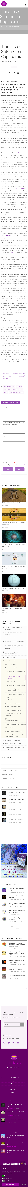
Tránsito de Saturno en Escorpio (16, 694)
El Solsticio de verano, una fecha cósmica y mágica (15, 968)
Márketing (8, 1181)
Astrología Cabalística (9, 389)
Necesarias (9, 1176)
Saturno (6, 392)
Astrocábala (20, 389)
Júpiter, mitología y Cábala (13, 703)
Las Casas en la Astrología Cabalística (14, 641)
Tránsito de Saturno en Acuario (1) (16, 682)
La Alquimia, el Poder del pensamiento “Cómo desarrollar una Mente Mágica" (17, 945)
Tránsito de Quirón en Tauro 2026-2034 (16, 724)
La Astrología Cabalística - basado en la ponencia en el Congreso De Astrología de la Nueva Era (16, 646)
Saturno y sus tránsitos (12, 668)
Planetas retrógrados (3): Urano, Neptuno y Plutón (17, 961)
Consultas (12, 1087)
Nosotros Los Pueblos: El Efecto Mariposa (17, 896)
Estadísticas (9, 1178)
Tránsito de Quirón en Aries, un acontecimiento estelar (14, 719)
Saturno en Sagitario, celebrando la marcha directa (17, 689)
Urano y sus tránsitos (11, 664)
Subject (4, 436)
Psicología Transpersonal (9, 770)
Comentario (5, 444)
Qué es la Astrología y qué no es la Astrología (13, 633)
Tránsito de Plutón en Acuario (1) (14, 731)
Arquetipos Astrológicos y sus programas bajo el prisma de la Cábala (15, 652)
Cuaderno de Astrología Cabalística (15, 918)
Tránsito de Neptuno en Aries (13, 710)
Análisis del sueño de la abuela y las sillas (17, 904)
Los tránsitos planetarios (11, 661)
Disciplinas (13, 1089)
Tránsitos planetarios (9, 386)
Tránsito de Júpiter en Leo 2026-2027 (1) (16, 799)
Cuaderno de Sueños (8, 774)
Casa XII (13, 252)
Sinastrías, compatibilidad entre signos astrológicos (14, 748)
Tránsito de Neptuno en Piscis (13, 706)
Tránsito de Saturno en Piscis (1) (16, 685)
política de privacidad (20, 465)
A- (12, 67)
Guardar (24, 1184)
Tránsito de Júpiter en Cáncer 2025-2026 (15, 819)
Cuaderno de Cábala (7, 761)
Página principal (6, 428)
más (26, 931)
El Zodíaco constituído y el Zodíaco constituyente (13, 628)
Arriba (14, 373)
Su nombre (5, 408)
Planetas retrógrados (10, 657)
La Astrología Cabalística (11, 638)
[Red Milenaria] (14, 1057)
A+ (16, 67)
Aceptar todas (10, 1184)
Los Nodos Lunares (11, 727)
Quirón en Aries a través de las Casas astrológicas (17, 976)
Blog (13, 1081)
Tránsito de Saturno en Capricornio (14, 677)
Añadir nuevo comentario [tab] (10, 402)
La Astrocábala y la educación (12, 740)
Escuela (13, 1084)
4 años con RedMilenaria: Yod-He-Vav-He (17, 889)
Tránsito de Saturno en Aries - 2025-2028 (7, 376)
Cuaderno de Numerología (9, 766)
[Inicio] (4, 3)
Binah (19, 153)
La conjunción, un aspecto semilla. (13, 743)
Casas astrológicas (18, 392)
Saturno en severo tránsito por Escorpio (16, 698)
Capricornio (19, 386)
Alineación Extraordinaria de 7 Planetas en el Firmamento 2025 (16, 735)
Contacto (13, 1092)
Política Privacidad (9, 463)
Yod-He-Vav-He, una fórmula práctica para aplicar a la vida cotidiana (16, 953)
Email (4, 416)
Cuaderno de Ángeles (8, 778)
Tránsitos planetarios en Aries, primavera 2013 (14, 714)
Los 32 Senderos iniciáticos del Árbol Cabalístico (17, 911)
